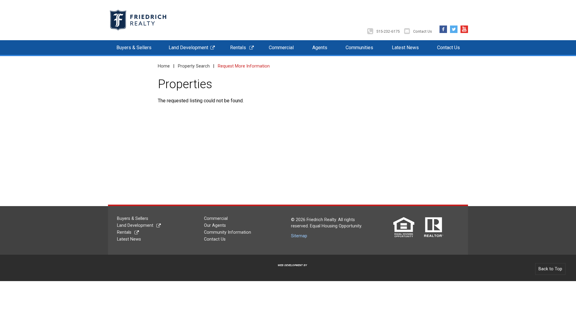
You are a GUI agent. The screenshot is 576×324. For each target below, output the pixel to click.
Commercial (281, 47)
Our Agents (215, 225)
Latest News (405, 47)
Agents (319, 47)
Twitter (454, 28)
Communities (359, 47)
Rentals (238, 47)
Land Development (188, 47)
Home (164, 66)
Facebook (443, 28)
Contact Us (422, 31)
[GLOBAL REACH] (288, 270)
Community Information (227, 232)
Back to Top (550, 269)
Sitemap (299, 235)
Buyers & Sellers (134, 47)
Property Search (194, 66)
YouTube (464, 28)
